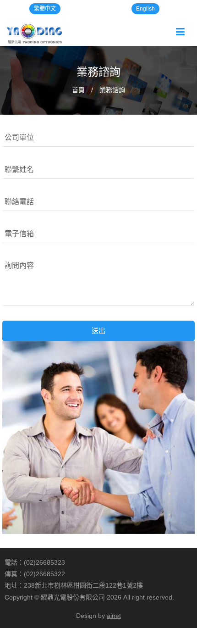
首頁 (78, 90)
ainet (114, 615)
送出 (98, 330)
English (145, 9)
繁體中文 (45, 9)
